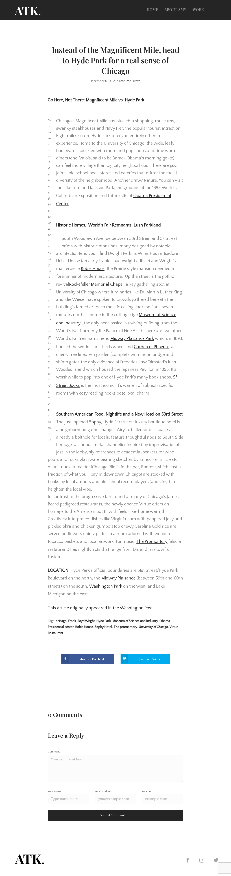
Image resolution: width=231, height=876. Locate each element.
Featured (125, 81)
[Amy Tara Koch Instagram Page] (201, 861)
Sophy (95, 421)
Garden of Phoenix (151, 346)
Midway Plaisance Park (132, 338)
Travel (137, 81)
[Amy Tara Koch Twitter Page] (215, 861)
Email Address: (103, 791)
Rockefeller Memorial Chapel (96, 284)
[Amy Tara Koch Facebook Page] (187, 861)
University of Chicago (153, 627)
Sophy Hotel (103, 627)
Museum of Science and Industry (135, 621)
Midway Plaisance (118, 578)
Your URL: (148, 791)
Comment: (54, 751)
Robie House (92, 268)
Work (198, 9)
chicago (61, 621)
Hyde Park (103, 621)
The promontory (125, 627)
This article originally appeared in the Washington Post (100, 607)
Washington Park (105, 586)
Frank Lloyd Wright (81, 621)
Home (152, 9)
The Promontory (151, 541)
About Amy (175, 9)
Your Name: (55, 791)
